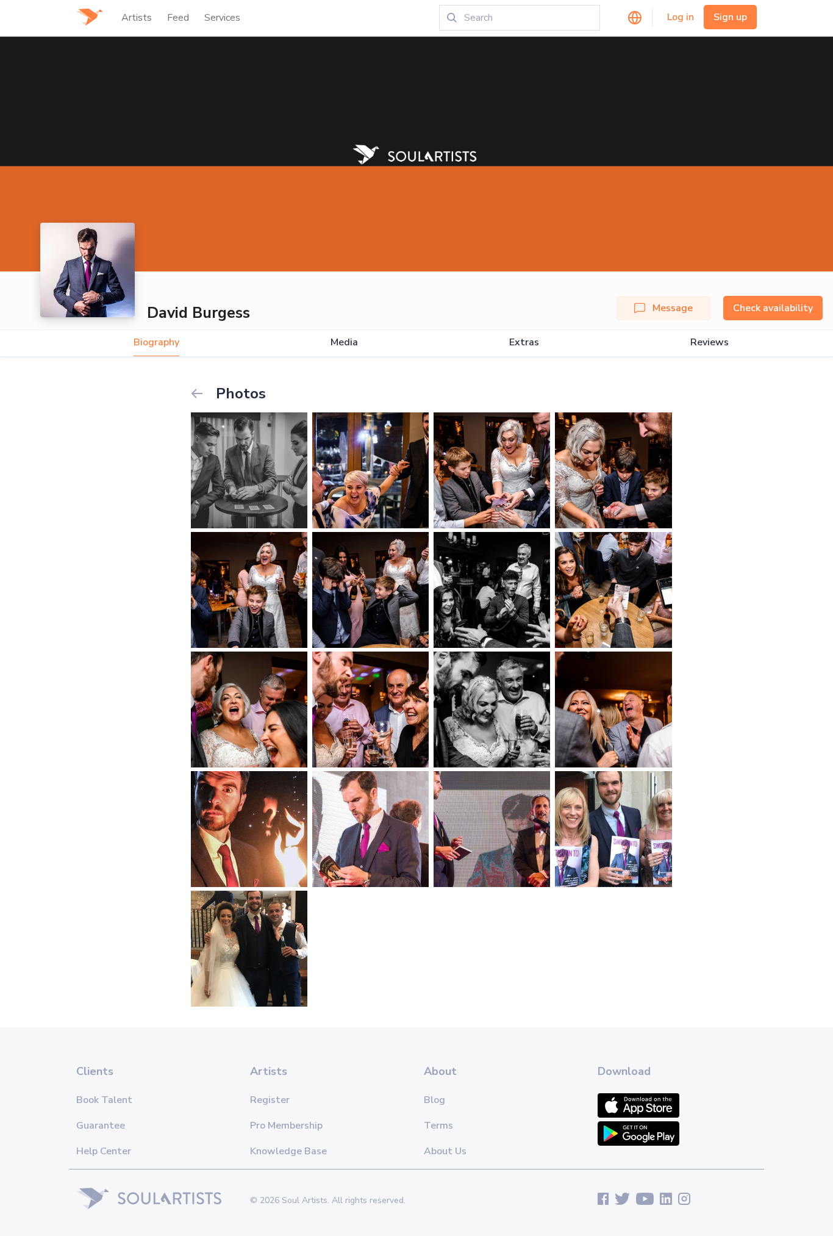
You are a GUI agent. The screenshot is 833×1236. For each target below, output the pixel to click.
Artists (136, 17)
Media (344, 342)
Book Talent (104, 1100)
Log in (680, 17)
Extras (524, 342)
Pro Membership (286, 1125)
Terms (438, 1125)
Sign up (730, 17)
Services (222, 17)
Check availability (773, 308)
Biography (156, 342)
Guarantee (100, 1125)
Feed (178, 17)
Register (270, 1100)
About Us (445, 1151)
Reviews (709, 342)
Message (672, 308)
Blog (434, 1100)
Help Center (103, 1151)
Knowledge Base (288, 1151)
